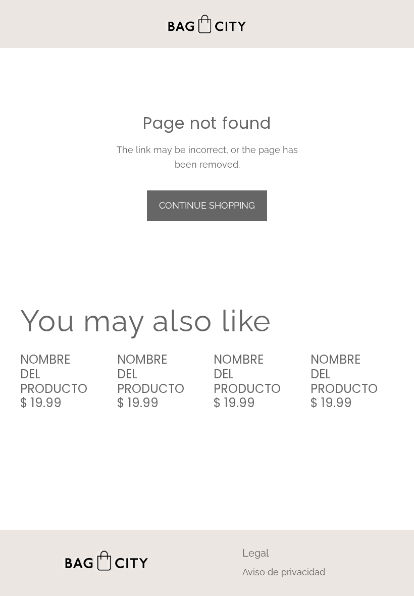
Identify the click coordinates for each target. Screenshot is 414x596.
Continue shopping (207, 205)
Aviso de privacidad (283, 572)
